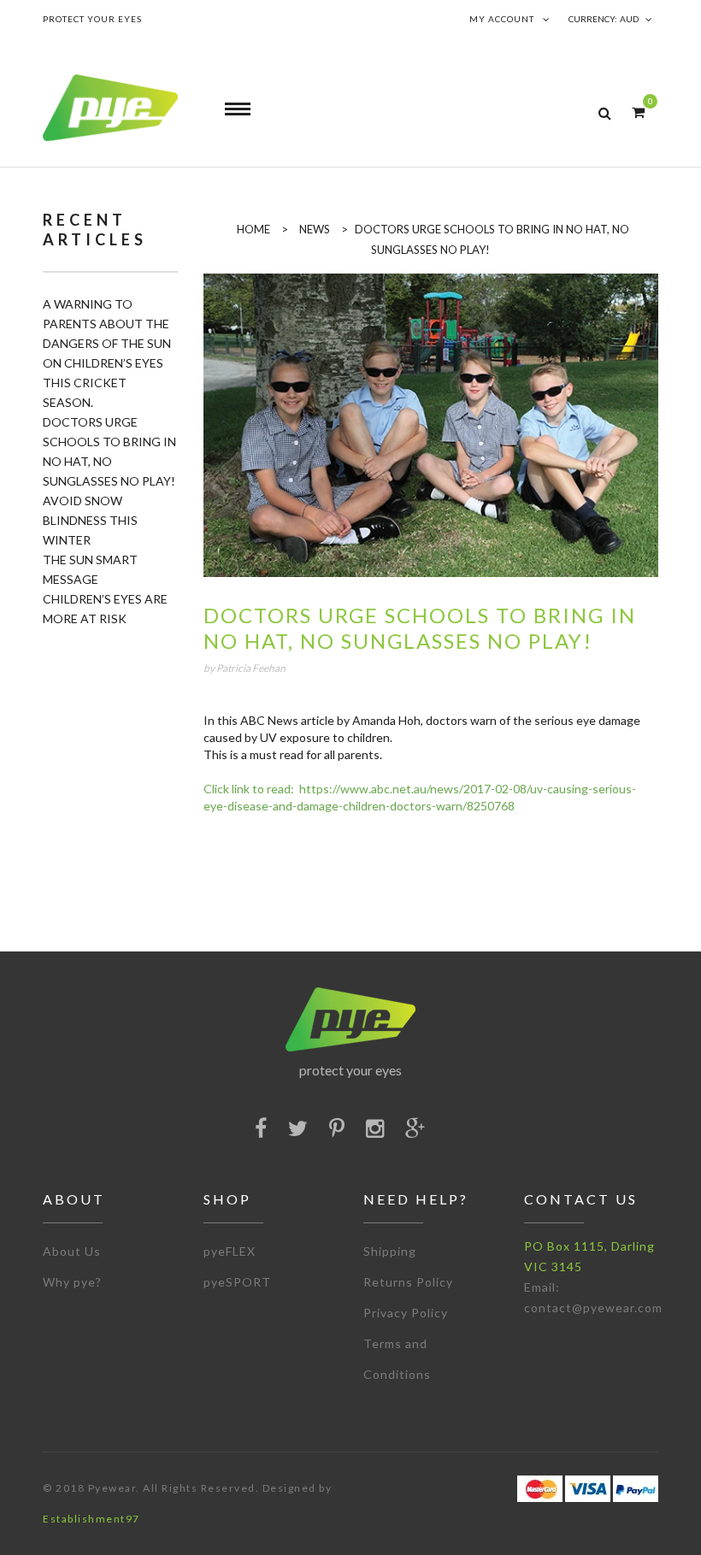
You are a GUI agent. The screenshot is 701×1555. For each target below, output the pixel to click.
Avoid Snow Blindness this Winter (90, 520)
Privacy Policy (405, 1312)
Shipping (389, 1251)
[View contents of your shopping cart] (638, 111)
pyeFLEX (229, 1251)
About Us (72, 1251)
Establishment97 (91, 1518)
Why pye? (72, 1282)
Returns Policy (408, 1282)
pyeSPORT (237, 1282)
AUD (629, 19)
